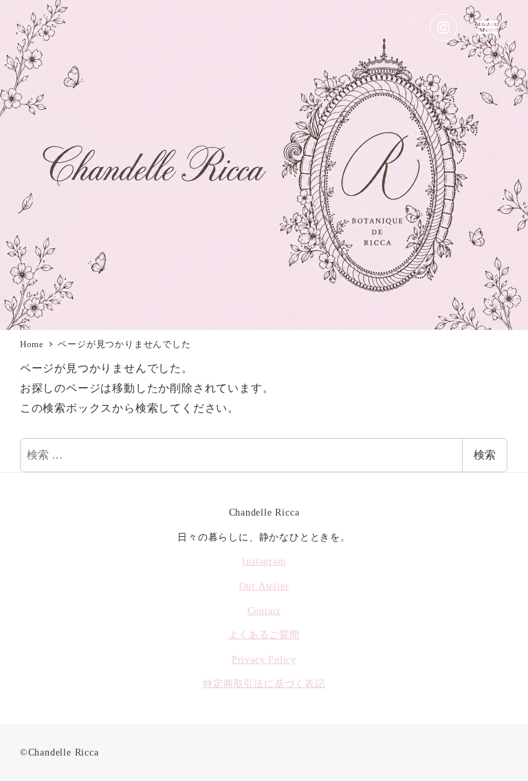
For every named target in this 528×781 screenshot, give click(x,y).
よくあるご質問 (264, 634)
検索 (485, 455)
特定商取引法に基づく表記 (264, 683)
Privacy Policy (264, 659)
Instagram (263, 561)
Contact (264, 610)
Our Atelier (264, 585)
